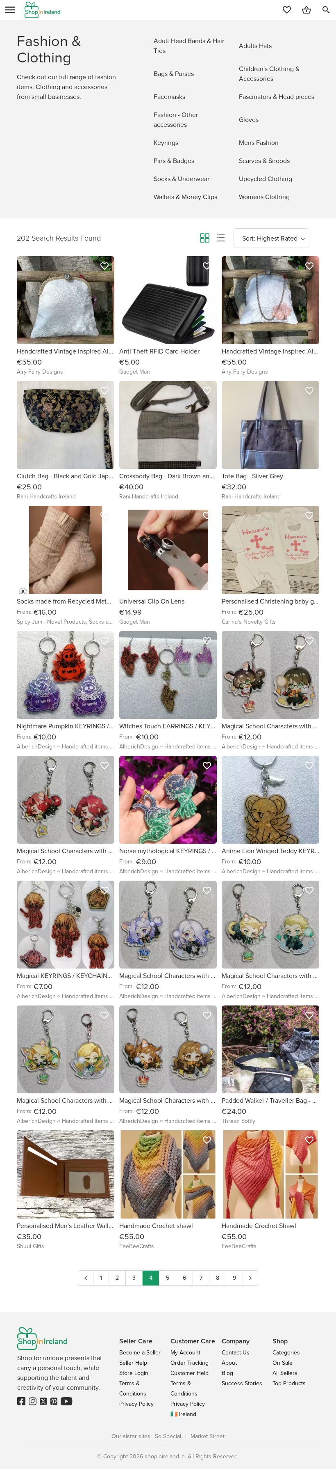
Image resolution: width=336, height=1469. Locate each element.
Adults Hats (255, 45)
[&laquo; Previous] (85, 1278)
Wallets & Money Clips (185, 197)
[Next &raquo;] (250, 1278)
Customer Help (189, 1373)
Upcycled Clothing (265, 179)
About (229, 1363)
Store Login (133, 1373)
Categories (286, 1352)
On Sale (282, 1363)
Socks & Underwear (181, 179)
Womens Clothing (264, 197)
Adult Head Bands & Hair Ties (189, 45)
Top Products (289, 1383)
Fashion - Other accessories (176, 119)
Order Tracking (189, 1363)
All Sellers (284, 1373)
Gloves (249, 119)
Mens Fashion (259, 142)
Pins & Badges (174, 160)
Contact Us (236, 1352)
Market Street (208, 1436)
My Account (185, 1352)
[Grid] (204, 239)
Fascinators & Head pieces (276, 96)
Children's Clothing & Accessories (269, 73)
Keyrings (166, 142)
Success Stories (242, 1383)
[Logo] (42, 10)
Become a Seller (140, 1352)
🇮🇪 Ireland (183, 1414)
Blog (227, 1373)
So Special (168, 1436)
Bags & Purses (174, 73)
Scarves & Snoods (264, 160)
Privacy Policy (136, 1404)
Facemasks (169, 96)
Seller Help (133, 1363)
